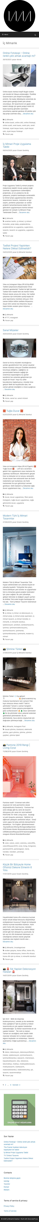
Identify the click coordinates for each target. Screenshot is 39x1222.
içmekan (17, 625)
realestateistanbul (10, 1070)
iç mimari (20, 221)
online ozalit (7, 125)
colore (12, 843)
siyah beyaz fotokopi (15, 131)
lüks (18, 1061)
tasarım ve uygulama (17, 230)
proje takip (15, 224)
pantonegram (19, 849)
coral (20, 846)
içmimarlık (21, 634)
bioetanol (20, 729)
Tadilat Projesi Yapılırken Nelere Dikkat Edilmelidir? (17, 247)
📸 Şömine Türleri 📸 (14, 649)
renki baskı (17, 125)
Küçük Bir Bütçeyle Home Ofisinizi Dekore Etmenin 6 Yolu (17, 867)
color (7, 843)
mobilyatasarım (8, 1067)
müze (7, 398)
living (25, 846)
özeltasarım (19, 1067)
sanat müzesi (23, 398)
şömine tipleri (15, 735)
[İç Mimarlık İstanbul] (19, 16)
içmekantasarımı (27, 625)
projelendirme (25, 224)
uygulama (20, 503)
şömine (22, 732)
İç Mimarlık (9, 120)
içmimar (6, 628)
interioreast (29, 1058)
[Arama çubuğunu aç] (35, 35)
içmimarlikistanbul (9, 634)
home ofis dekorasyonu (12, 953)
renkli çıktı (26, 125)
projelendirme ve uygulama (13, 227)
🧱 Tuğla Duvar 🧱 (13, 410)
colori (17, 843)
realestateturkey (24, 1070)
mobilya (16, 1064)
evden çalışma (10, 950)
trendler (6, 852)
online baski (9, 122)
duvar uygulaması (17, 497)
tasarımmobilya (15, 1073)
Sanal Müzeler (10, 330)
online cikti (19, 122)
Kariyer (6, 1187)
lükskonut (24, 1061)
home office (21, 950)
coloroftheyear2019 (10, 846)
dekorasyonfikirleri (27, 1052)
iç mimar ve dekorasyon (21, 613)
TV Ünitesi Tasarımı (11, 1155)
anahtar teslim (10, 221)
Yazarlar (7, 1184)
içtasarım (20, 1058)
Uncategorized (19, 947)
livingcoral (32, 846)
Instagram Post (19, 726)
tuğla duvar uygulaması (20, 500)
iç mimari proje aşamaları (22, 616)
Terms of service (10, 1211)
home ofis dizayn (28, 953)
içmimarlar (20, 631)
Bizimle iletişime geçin (12, 1178)
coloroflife (31, 843)
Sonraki (16, 1085)
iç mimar (8, 613)
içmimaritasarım (9, 631)
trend (27, 849)
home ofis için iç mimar (11, 956)
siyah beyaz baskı (17, 128)
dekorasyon (14, 1052)
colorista (23, 843)
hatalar (5, 1055)
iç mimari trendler (21, 619)
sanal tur (13, 398)
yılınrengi (20, 852)
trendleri (13, 852)
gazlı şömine (14, 732)
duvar (7, 497)
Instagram (14, 318)
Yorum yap (9, 134)
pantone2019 (8, 849)
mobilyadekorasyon (27, 1064)
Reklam (6, 1190)
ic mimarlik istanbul (17, 622)
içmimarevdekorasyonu (18, 628)
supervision (28, 227)
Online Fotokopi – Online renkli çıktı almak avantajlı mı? (19, 54)
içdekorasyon (8, 625)
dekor (7, 1052)
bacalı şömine (10, 729)
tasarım (6, 230)
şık (32, 1070)
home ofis (30, 950)
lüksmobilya (7, 1064)
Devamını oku (28, 114)
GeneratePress (33, 1219)
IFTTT (7, 318)
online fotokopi (29, 122)
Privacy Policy (9, 1206)
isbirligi (6, 1181)
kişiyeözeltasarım (9, 1061)
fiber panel (29, 497)
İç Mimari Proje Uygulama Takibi (16, 1152)
